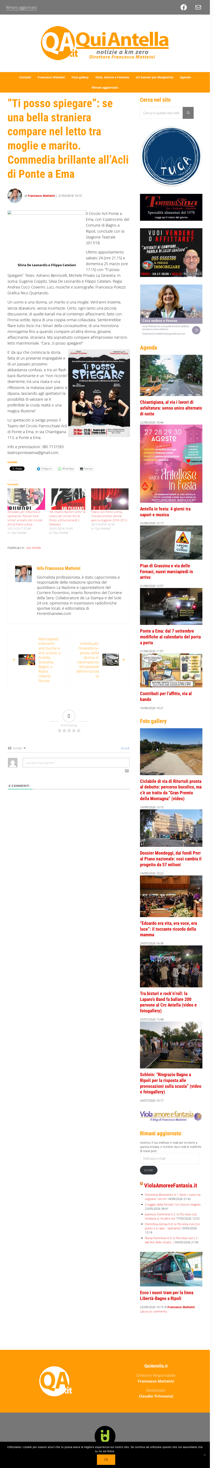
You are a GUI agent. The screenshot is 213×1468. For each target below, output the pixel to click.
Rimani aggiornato (21, 7)
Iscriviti (148, 1170)
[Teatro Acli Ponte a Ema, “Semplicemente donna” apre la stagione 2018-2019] (110, 499)
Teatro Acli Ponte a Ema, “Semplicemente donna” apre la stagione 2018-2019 (109, 516)
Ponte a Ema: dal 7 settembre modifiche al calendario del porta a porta (170, 636)
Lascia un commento (153, 1311)
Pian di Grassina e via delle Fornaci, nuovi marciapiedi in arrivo (166, 571)
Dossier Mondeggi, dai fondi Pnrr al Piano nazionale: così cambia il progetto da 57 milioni (171, 858)
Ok (106, 1459)
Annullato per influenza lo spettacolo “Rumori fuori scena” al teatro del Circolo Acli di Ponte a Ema (24, 518)
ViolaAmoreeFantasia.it (170, 1185)
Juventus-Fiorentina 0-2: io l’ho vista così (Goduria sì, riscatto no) (171, 1216)
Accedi (124, 748)
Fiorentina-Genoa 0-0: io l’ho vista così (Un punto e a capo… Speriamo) (172, 1226)
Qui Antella (33, 548)
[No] (205, 1455)
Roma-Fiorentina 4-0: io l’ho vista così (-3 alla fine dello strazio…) (171, 1240)
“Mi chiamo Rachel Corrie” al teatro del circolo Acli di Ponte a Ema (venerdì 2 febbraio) (67, 518)
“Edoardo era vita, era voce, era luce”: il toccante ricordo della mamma (168, 929)
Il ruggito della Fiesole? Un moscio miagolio (173, 1204)
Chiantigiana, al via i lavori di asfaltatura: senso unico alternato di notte (171, 408)
